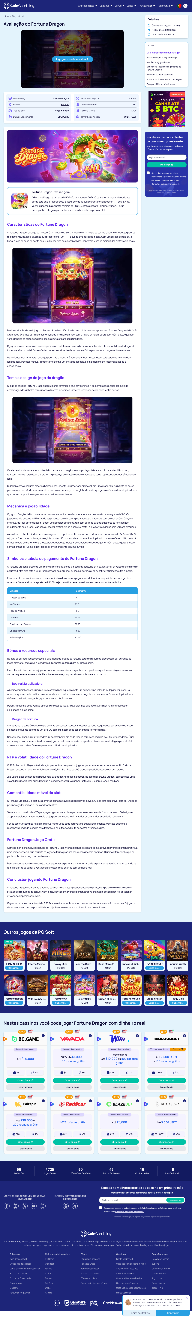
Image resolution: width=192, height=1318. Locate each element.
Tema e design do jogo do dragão (162, 57)
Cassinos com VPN (125, 1273)
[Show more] (25, 1038)
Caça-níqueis (158, 1283)
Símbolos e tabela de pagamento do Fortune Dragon (164, 68)
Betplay (48, 1278)
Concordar (173, 1312)
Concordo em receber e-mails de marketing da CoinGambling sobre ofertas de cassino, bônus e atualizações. (169, 177)
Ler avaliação (28, 1088)
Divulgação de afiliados (20, 1263)
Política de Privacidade (20, 1278)
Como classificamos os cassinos (25, 1268)
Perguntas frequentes (20, 1292)
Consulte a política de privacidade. (166, 184)
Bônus (84, 1254)
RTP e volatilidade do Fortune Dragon (164, 79)
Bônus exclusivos (89, 1278)
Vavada (48, 1268)
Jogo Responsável (18, 1258)
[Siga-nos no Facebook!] (7, 1206)
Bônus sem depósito (90, 1258)
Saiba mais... (15, 967)
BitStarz (49, 1273)
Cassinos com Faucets (127, 1283)
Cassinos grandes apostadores (131, 1287)
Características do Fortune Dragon (163, 52)
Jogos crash (157, 1278)
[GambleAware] (113, 1303)
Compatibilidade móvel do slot (161, 84)
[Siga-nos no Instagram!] (16, 1206)
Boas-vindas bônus (90, 1273)
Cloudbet (49, 1263)
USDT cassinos (159, 1273)
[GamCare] (75, 1303)
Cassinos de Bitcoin (161, 1268)
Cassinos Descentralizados (129, 1278)
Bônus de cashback (90, 1268)
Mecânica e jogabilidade (158, 62)
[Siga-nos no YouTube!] (34, 1206)
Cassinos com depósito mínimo (131, 1263)
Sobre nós (15, 1254)
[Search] (185, 6)
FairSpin (49, 1283)
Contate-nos (16, 1283)
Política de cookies (18, 1273)
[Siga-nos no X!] (25, 1206)
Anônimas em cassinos (127, 1268)
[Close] (186, 1297)
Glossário (14, 1287)
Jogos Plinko (157, 1287)
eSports (155, 1263)
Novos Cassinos (123, 1292)
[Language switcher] (179, 6)
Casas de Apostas (160, 1258)
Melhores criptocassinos (57, 1254)
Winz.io (48, 1292)
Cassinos (121, 1254)
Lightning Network (124, 1258)
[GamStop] (94, 1303)
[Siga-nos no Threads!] (43, 1206)
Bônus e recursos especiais (160, 74)
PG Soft (65, 104)
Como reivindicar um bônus (93, 1283)
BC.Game (49, 1258)
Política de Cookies (140, 1312)
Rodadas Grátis (88, 1263)
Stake (48, 1287)
